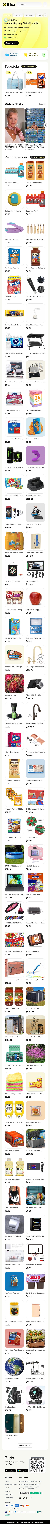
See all (41, 104)
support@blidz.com (35, 1481)
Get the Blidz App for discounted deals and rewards (25, 1522)
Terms (7, 1481)
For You (8, 15)
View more (23, 1445)
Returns (7, 1491)
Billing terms (9, 1497)
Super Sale (29, 15)
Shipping (7, 1488)
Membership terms (11, 1484)
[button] (15, 83)
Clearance (41, 15)
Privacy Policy (9, 1494)
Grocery (18, 15)
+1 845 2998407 (34, 1484)
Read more (10, 43)
